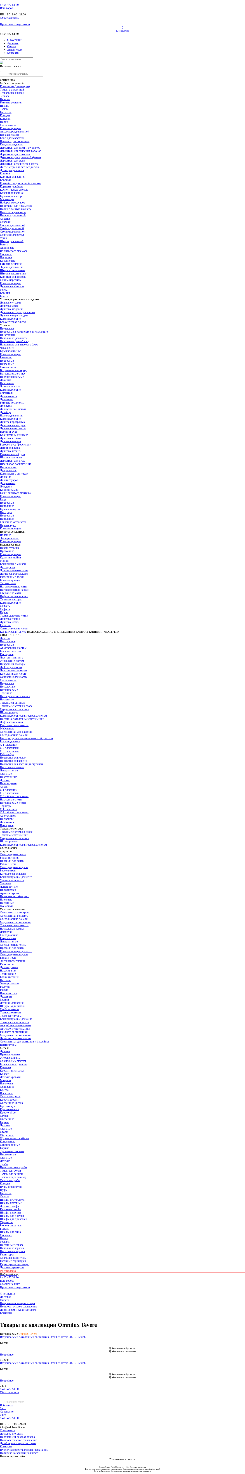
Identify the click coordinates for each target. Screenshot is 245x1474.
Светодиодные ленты (13, 854)
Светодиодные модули (14, 867)
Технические (8, 973)
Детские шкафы (9, 1206)
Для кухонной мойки (13, 409)
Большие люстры (10, 651)
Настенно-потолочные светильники (22, 718)
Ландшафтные (9, 886)
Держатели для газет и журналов (20, 147)
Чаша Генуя (7, 347)
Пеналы (5, 99)
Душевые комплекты (13, 428)
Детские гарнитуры (12, 1267)
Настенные (7, 699)
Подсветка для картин (13, 760)
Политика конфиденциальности (19, 1452)
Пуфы (3, 1189)
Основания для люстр (13, 676)
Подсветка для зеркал (13, 757)
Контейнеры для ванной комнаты (20, 183)
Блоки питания (9, 857)
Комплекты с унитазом (14, 473)
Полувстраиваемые (12, 376)
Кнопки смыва (9, 489)
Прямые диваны (10, 1054)
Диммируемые (9, 967)
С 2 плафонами (9, 747)
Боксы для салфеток (12, 137)
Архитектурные (10, 893)
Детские (5, 780)
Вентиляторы (8, 1044)
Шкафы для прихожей (13, 1219)
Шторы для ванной (11, 241)
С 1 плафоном (8, 744)
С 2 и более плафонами (14, 812)
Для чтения (7, 822)
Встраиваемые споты (13, 802)
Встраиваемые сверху (13, 370)
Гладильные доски (11, 144)
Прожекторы (8, 889)
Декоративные (9, 770)
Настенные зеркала (11, 1244)
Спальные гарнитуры (13, 1257)
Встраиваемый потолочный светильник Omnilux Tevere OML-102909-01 (44, 1336)
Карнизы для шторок (13, 276)
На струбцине (8, 776)
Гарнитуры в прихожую (14, 1264)
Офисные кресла (10, 1096)
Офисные (6, 773)
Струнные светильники (14, 709)
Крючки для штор (11, 196)
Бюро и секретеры (11, 1225)
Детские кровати (10, 1077)
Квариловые (7, 260)
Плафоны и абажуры (12, 663)
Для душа (6, 405)
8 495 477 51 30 (9, 1388)
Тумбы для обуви (10, 1170)
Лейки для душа (10, 447)
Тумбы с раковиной (12, 89)
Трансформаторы (10, 1012)
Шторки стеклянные (12, 270)
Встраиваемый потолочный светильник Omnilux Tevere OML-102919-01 (44, 1362)
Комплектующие (10, 128)
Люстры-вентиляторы (13, 670)
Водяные (5, 534)
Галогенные (7, 964)
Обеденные (7, 1118)
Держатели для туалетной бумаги (20, 157)
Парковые (6, 899)
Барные (4, 1122)
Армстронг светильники (15, 1028)
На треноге (7, 818)
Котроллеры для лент (13, 873)
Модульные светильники (15, 922)
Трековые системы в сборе (16, 705)
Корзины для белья (11, 186)
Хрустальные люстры (13, 647)
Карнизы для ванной (12, 176)
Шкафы (4, 105)
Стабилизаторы (9, 1009)
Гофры (4, 612)
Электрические (9, 538)
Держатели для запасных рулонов (20, 150)
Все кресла (6, 1093)
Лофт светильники (11, 722)
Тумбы (4, 108)
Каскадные (6, 654)
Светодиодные (9, 935)
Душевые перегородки (14, 315)
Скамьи (4, 1196)
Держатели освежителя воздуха (19, 163)
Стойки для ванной (12, 228)
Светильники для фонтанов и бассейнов (25, 1041)
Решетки (5, 625)
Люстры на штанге (11, 657)
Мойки (4, 560)
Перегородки (8, 525)
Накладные (7, 363)
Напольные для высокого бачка (19, 344)
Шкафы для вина (10, 1231)
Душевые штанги (10, 450)
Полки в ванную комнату (15, 208)
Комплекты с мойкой (13, 563)
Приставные (7, 334)
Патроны (5, 980)
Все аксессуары (9, 134)
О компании (14, 39)
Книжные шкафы (10, 1209)
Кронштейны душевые (14, 434)
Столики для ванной (12, 231)
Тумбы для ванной (11, 1173)
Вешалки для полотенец (15, 141)
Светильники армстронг (15, 912)
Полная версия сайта (12, 1456)
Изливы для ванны (11, 415)
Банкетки (5, 112)
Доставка (12, 43)
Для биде (5, 412)
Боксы (4, 296)
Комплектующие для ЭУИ (16, 1018)
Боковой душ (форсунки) (15, 444)
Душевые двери (9, 305)
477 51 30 (9, 4)
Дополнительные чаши (14, 570)
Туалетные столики (12, 1151)
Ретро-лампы (8, 938)
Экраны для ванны (11, 267)
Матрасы (5, 1080)
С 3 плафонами (9, 751)
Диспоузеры (7, 567)
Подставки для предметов (16, 205)
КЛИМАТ (82, 631)
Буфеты (4, 1228)
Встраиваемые (9, 689)
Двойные (5, 379)
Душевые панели (10, 441)
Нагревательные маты (13, 586)
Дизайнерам (14, 49)
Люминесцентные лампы (15, 1038)
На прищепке (8, 783)
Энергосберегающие (12, 960)
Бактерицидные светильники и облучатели (26, 738)
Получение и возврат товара (17, 1303)
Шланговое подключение (15, 463)
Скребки (5, 221)
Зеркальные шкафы (12, 92)
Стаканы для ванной (12, 225)
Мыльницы (7, 199)
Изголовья (6, 1083)
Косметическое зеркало (14, 189)
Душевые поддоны (11, 309)
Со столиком (8, 815)
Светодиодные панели (14, 734)
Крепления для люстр (13, 673)
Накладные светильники (15, 696)
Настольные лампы (12, 928)
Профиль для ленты (12, 860)
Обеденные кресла (11, 1102)
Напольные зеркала (12, 1248)
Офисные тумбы (10, 1180)
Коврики (5, 179)
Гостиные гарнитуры (13, 1260)
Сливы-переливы (10, 279)
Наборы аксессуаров (12, 202)
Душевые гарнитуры (12, 425)
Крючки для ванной (12, 192)
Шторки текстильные (13, 273)
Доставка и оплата (11, 1433)
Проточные (7, 551)
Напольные (7, 383)
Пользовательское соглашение (18, 1306)
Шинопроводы (9, 712)
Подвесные (7, 328)
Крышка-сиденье (10, 350)
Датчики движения (11, 1002)
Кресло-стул (7, 1106)
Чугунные (6, 257)
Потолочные (7, 641)
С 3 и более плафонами (14, 796)
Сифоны (5, 609)
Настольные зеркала (12, 1251)
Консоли (5, 118)
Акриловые (7, 247)
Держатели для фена (12, 160)
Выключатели (8, 993)
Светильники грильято (14, 915)
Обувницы (6, 1222)
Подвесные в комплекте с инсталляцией (24, 331)
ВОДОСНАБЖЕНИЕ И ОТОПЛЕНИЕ (51, 631)
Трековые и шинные (12, 702)
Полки (4, 121)
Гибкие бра (7, 754)
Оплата (11, 46)
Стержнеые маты (10, 592)
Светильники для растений (16, 731)
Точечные (6, 693)
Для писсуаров (9, 480)
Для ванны (6, 399)
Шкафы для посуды (12, 1215)
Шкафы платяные (11, 1202)
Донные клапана (10, 386)
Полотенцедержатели (13, 212)
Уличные (5, 883)
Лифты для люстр (11, 667)
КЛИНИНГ (96, 631)
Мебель (4, 1047)
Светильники (8, 125)
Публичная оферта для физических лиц (24, 1449)
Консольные (7, 1141)
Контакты (13, 52)
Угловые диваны (10, 1057)
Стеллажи (6, 1235)
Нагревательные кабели (14, 589)
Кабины (5, 292)
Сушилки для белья (12, 234)
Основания (7, 1086)
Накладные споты (11, 799)
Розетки (5, 986)
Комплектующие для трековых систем (23, 715)
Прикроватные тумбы (13, 1167)
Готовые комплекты (12, 402)
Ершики (5, 173)
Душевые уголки (10, 302)
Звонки (4, 999)
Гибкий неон (8, 864)
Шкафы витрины (10, 1212)
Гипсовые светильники (14, 725)
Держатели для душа (12, 460)
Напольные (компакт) (13, 338)
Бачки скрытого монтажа (15, 492)
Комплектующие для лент (16, 876)
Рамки (4, 989)
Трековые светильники (14, 834)
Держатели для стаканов (15, 154)
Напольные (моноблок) (14, 341)
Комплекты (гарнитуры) (15, 86)
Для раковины (8, 396)
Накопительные (9, 547)
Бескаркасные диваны (13, 1064)
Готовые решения (11, 102)
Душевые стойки (10, 438)
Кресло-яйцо (8, 1112)
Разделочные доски (12, 576)
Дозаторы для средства (14, 573)
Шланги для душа (11, 457)
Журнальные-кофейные (14, 1138)
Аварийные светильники (15, 1025)
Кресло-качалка (9, 1109)
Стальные (6, 254)
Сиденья (5, 218)
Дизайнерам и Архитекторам (18, 1309)
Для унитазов (8, 470)
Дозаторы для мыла (12, 170)
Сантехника (7, 79)
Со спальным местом (13, 1060)
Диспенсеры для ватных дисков (19, 167)
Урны (3, 238)
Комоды (5, 115)
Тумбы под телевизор (13, 1177)
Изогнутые (6, 825)
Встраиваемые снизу (12, 373)
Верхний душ (8, 431)
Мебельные (7, 728)
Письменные (8, 1154)
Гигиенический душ (12, 454)
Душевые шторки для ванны (17, 312)
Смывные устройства (13, 521)
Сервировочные (10, 1144)
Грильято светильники (14, 1031)
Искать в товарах (10, 66)
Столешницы (8, 367)
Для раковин (7, 483)
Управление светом (12, 660)
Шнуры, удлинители (12, 1006)
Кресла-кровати (9, 1099)
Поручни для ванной (13, 215)
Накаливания (8, 970)
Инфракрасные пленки (14, 596)
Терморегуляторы (11, 599)
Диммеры (6, 996)
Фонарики (6, 905)
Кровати (5, 1073)
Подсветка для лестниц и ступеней (21, 764)
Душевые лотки (9, 622)
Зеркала (5, 96)
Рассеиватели (8, 870)
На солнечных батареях (14, 896)
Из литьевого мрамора (13, 250)
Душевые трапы (10, 618)
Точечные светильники (14, 925)
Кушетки (5, 1067)
